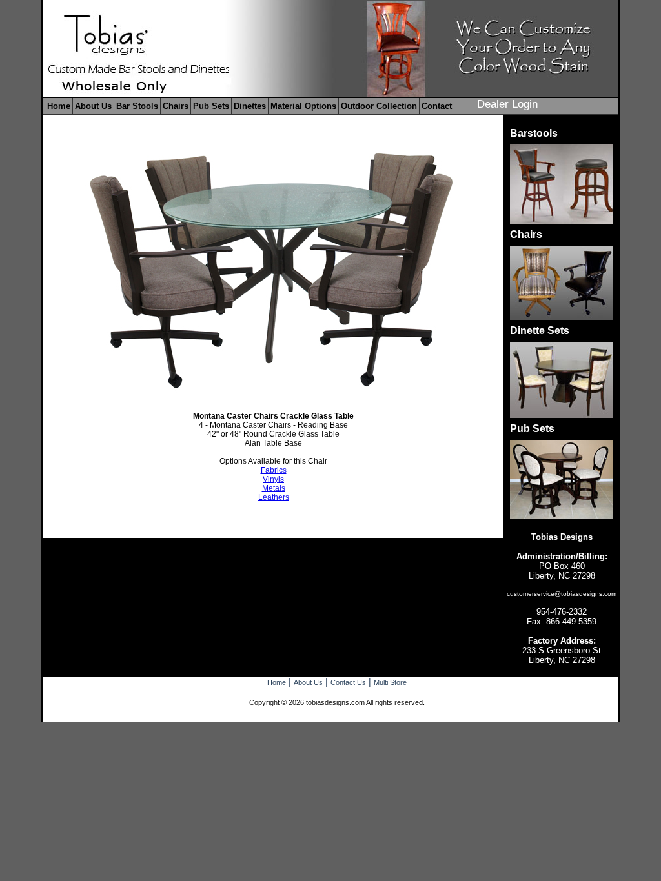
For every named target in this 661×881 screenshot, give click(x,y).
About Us (93, 106)
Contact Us (348, 682)
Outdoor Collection (379, 106)
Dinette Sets (539, 330)
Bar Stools (137, 106)
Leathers (273, 497)
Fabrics (274, 470)
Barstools (534, 133)
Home (58, 106)
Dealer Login (507, 104)
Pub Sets (211, 106)
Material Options (303, 106)
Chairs (175, 106)
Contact (437, 106)
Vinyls (273, 479)
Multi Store (390, 682)
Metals (273, 488)
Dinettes (250, 106)
